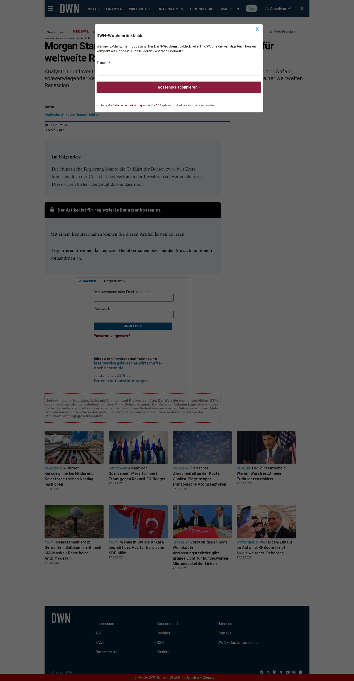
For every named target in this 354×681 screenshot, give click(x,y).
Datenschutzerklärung (127, 105)
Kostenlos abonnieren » (179, 87)
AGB (158, 105)
